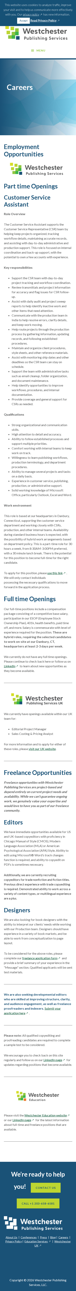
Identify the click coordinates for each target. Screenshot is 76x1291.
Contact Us (46, 1187)
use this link (56, 573)
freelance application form (41, 958)
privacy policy (33, 14)
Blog (53, 1237)
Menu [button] (40, 50)
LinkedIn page (54, 1060)
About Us (11, 1237)
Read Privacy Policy (45, 20)
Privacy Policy (13, 1241)
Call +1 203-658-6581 (38, 1203)
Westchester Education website (47, 1115)
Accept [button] (23, 20)
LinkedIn (11, 666)
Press (43, 1237)
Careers (63, 1237)
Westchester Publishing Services (38, 33)
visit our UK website (42, 749)
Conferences (29, 1237)
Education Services (38, 1241)
